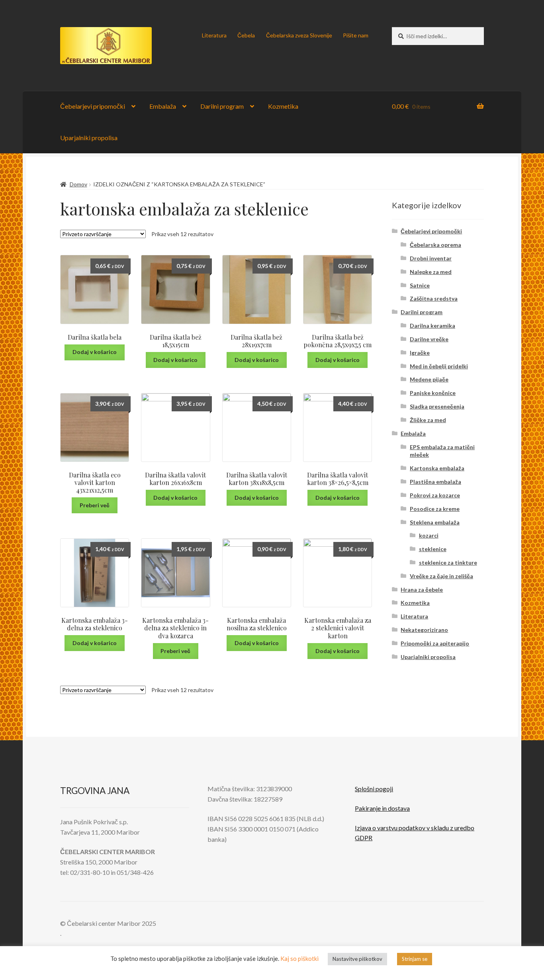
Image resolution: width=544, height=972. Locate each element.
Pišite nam (355, 35)
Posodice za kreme (435, 508)
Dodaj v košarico (94, 351)
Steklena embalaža (435, 522)
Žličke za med (428, 420)
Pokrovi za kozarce (435, 495)
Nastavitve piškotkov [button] (357, 959)
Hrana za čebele (422, 589)
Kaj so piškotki (299, 958)
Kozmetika (283, 106)
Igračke (420, 352)
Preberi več (95, 505)
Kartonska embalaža (437, 468)
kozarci (428, 535)
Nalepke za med (431, 271)
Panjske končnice (433, 392)
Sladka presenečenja (437, 406)
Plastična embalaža (435, 481)
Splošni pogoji (374, 788)
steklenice (432, 549)
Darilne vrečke (429, 339)
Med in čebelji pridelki (439, 366)
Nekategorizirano (424, 629)
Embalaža (162, 106)
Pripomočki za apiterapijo (435, 643)
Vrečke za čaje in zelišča (441, 576)
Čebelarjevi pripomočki (92, 106)
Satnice (420, 285)
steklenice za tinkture (448, 562)
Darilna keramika (432, 325)
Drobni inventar (431, 258)
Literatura (214, 35)
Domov (78, 184)
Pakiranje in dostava (382, 808)
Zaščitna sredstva (434, 298)
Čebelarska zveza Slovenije (299, 35)
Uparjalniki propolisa (88, 137)
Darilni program (222, 106)
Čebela (246, 35)
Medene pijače (429, 379)
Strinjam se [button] (414, 959)
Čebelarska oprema (435, 244)
